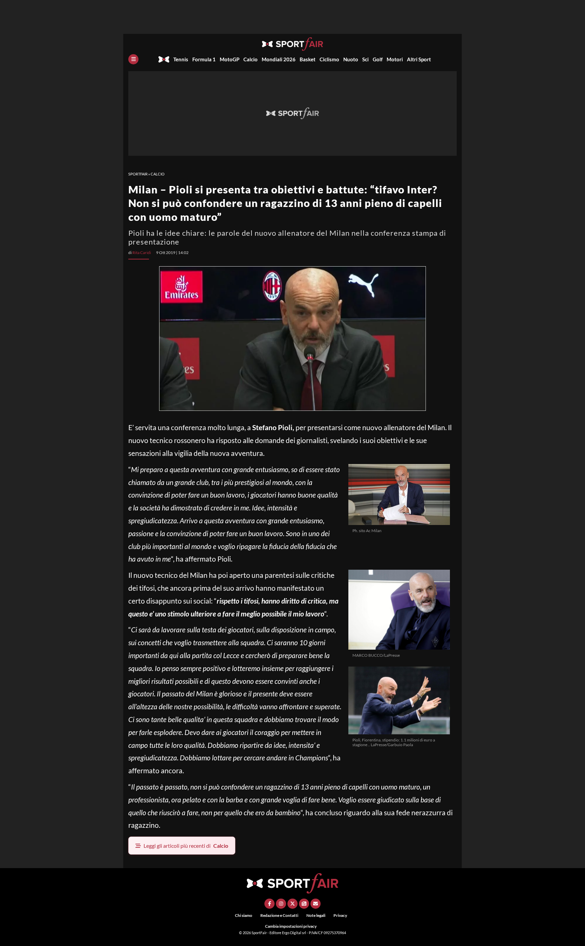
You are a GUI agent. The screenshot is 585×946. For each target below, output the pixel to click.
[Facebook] (269, 904)
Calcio (250, 59)
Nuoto (350, 59)
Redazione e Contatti (279, 915)
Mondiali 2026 (279, 59)
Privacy (340, 915)
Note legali (315, 915)
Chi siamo (243, 915)
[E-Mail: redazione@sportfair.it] (315, 904)
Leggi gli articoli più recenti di (186, 845)
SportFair (138, 174)
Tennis (180, 59)
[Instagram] (281, 904)
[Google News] (304, 904)
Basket (308, 59)
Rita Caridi (141, 252)
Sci (365, 59)
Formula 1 (204, 59)
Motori (395, 59)
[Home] (163, 59)
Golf (378, 59)
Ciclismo (329, 59)
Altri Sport (419, 59)
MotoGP (229, 59)
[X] (292, 904)
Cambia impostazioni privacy (291, 926)
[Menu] (133, 59)
